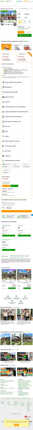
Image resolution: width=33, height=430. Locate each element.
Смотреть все (15, 349)
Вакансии (8, 403)
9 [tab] (17, 329)
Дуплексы (10, 381)
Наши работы (19, 398)
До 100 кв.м (1, 388)
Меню (32, 1)
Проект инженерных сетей (21, 394)
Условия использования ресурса (29, 410)
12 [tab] (21, 329)
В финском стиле (20, 389)
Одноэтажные (16, 255)
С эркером (23, 382)
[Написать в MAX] (21, 1)
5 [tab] (12, 329)
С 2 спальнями (26, 384)
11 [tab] (20, 329)
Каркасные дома (4, 256)
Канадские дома (16, 401)
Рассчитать (9, 235)
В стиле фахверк (20, 380)
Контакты (28, 398)
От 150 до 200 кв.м (12, 388)
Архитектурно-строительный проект (22, 393)
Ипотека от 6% (26, 1)
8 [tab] (16, 329)
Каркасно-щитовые (13, 256)
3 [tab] (15, 346)
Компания (23, 398)
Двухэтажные (6, 385)
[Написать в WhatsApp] (17, 1)
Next (15, 16)
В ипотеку (20, 28)
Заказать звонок (8, 1)
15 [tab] (25, 329)
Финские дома (22, 404)
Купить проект (16, 211)
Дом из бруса (28, 402)
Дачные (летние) (12, 380)
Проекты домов (7, 398)
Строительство (3, 403)
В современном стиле (27, 388)
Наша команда (3, 401)
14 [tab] (24, 329)
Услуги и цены (13, 398)
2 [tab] (8, 329)
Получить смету (20, 31)
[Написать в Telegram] (19, 1)
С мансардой (23, 381)
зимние (18, 257)
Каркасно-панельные (22, 255)
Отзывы (8, 402)
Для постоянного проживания (24, 256)
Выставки (8, 401)
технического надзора (10, 217)
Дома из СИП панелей (3, 382)
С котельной (21, 257)
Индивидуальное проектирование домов (23, 392)
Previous (1, 16)
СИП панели (28, 405)
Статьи (28, 401)
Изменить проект (12, 21)
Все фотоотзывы (15, 307)
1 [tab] (7, 329)
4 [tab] (11, 329)
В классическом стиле (13, 257)
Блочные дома (16, 403)
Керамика (26, 45)
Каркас (6, 45)
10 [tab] (19, 329)
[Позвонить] (23, 1)
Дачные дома (27, 255)
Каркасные (1, 380)
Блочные (8, 380)
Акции (3, 398)
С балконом (18, 256)
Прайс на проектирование (21, 395)
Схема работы (3, 402)
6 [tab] (13, 329)
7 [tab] (15, 329)
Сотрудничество (9, 404)
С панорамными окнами (28, 381)
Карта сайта (28, 408)
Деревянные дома (16, 402)
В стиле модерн (20, 383)
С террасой (12, 255)
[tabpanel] (8, 279)
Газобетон (16, 45)
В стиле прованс (27, 382)
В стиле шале (25, 380)
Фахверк (5, 380)
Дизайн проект (27, 394)
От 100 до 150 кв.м (6, 388)
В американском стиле (21, 384)
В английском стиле (25, 383)
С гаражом (19, 381)
